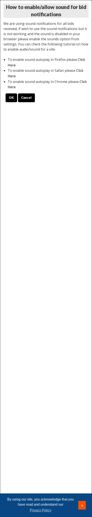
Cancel (26, 97)
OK (11, 97)
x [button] (82, 505)
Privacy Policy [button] (40, 510)
